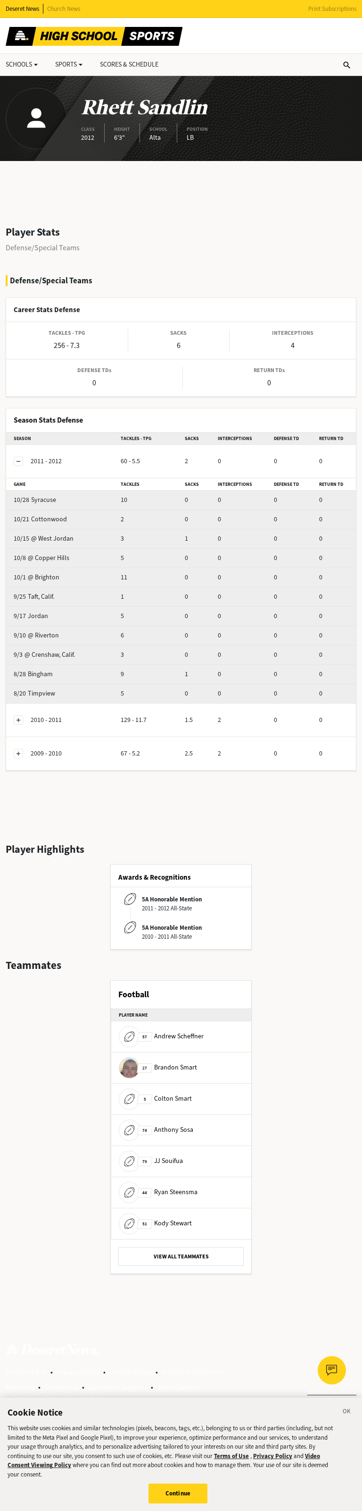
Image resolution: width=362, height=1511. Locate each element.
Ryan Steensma (169, 1192)
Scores (129, 64)
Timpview (34, 693)
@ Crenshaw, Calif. (44, 654)
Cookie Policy (130, 1372)
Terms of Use (26, 1372)
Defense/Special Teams (43, 248)
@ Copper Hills (41, 557)
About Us (20, 1387)
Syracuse (35, 499)
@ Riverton (36, 635)
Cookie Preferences (192, 1372)
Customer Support (117, 1387)
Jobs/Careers (178, 1387)
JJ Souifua (162, 1160)
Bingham (33, 674)
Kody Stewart (167, 1223)
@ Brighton (36, 577)
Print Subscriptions (332, 9)
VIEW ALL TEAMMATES (181, 1256)
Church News (63, 9)
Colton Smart (168, 1098)
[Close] (347, 1412)
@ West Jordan (44, 538)
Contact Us (61, 1387)
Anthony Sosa (167, 1129)
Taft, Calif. (34, 596)
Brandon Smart (169, 1067)
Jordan (31, 615)
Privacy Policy (78, 1372)
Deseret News (22, 9)
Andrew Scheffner (173, 1036)
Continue (177, 1493)
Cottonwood (40, 519)
